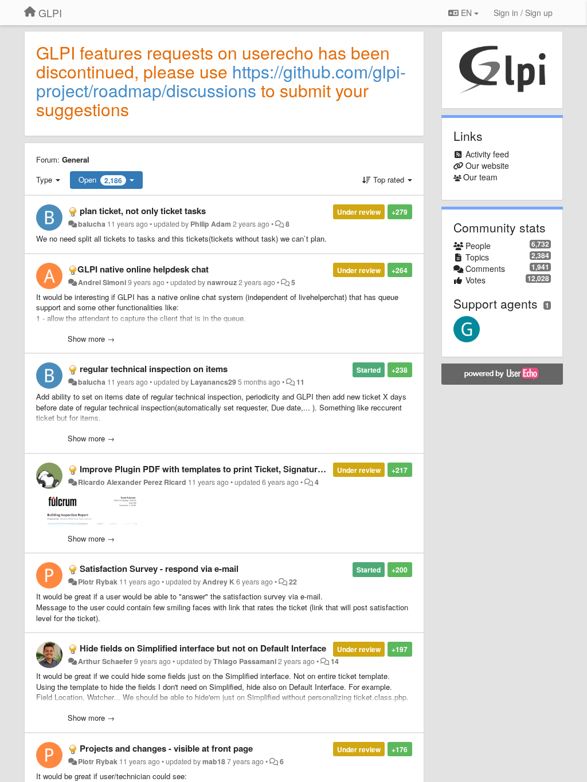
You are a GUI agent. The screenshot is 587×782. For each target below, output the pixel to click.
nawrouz (222, 282)
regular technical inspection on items (154, 368)
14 (335, 661)
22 (293, 581)
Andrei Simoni (102, 282)
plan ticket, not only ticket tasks (143, 210)
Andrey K (218, 581)
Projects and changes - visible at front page (166, 748)
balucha (91, 224)
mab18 (213, 761)
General (75, 159)
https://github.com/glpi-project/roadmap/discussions (221, 80)
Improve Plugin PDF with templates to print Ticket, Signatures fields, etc (223, 469)
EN (466, 12)
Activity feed (487, 154)
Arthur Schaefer (105, 661)
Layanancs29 (213, 382)
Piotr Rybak (98, 581)
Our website (487, 165)
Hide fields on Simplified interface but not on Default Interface (203, 648)
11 (300, 382)
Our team (480, 177)
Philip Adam (210, 224)
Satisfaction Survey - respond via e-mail (159, 568)
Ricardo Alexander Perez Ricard (132, 482)
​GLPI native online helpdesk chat (143, 269)
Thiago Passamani (244, 661)
